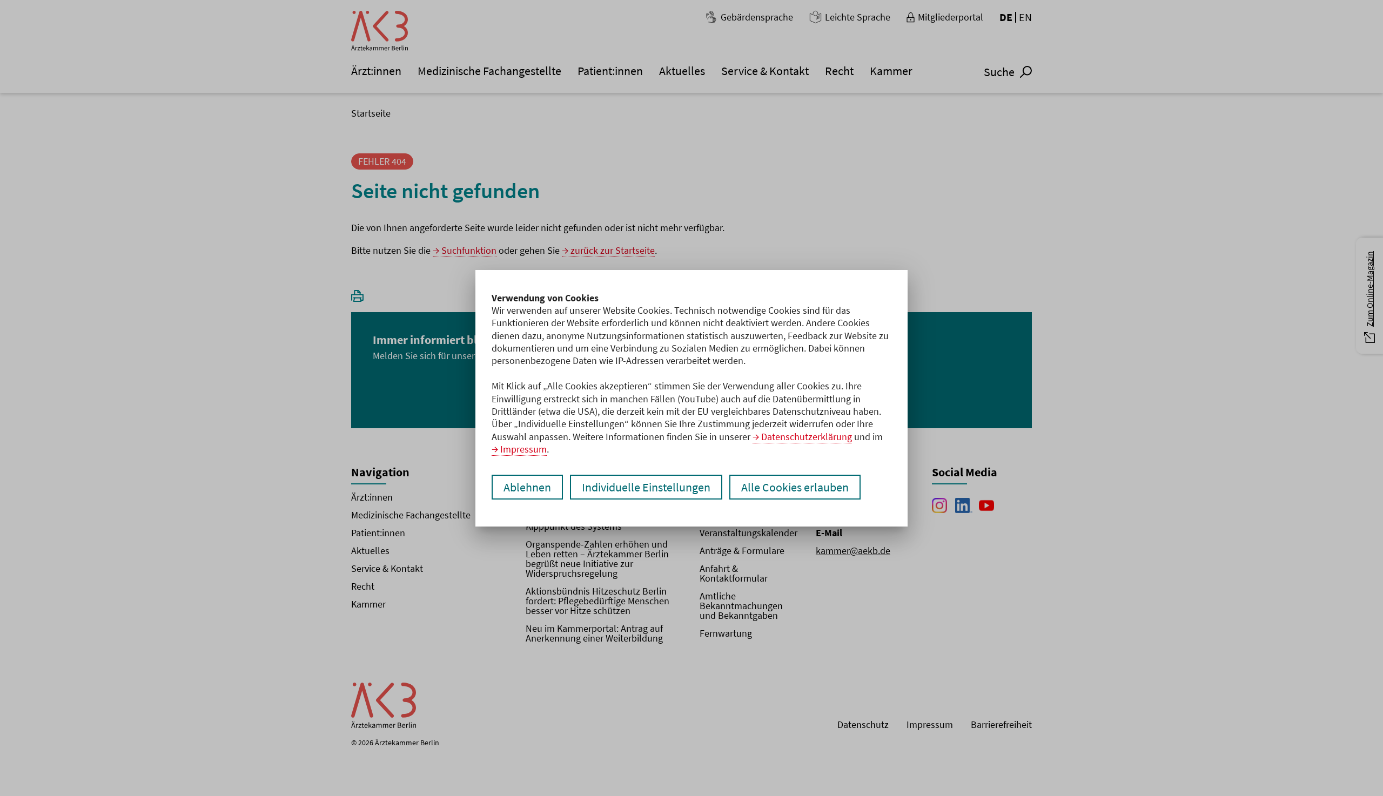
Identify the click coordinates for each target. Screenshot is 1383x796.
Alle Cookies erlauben (795, 487)
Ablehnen (527, 487)
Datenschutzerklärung (806, 436)
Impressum (523, 449)
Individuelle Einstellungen (646, 487)
